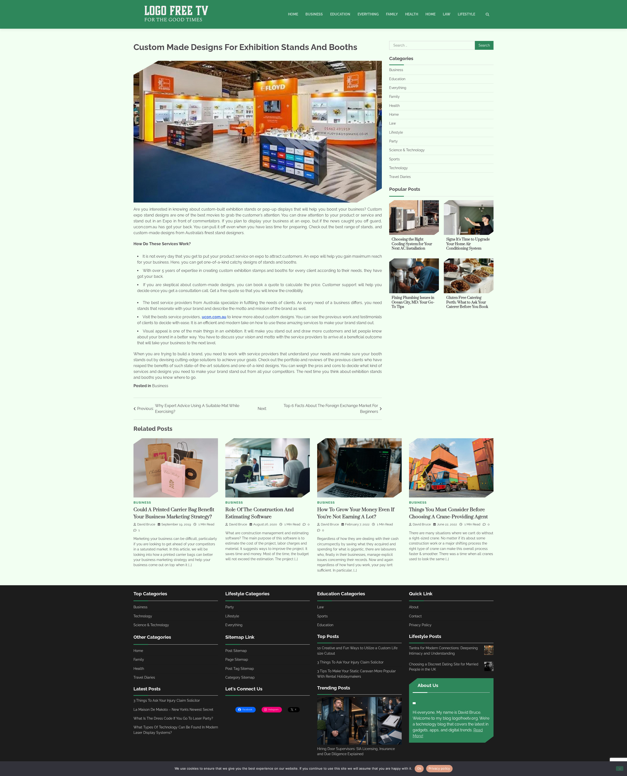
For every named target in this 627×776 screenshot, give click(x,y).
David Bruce (146, 524)
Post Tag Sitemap (239, 669)
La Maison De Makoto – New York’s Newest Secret (173, 710)
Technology (398, 168)
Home (293, 14)
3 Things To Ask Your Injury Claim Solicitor (166, 700)
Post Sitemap (236, 651)
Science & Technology (407, 150)
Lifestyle (466, 14)
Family (392, 14)
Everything (368, 14)
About (414, 607)
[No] (619, 768)
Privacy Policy (420, 625)
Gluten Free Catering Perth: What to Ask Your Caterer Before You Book (467, 302)
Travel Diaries (400, 177)
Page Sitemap (236, 660)
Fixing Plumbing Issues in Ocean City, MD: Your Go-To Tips (413, 302)
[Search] (487, 14)
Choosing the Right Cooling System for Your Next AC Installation (412, 244)
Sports (394, 159)
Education (340, 14)
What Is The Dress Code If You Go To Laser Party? (173, 718)
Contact (415, 616)
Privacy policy (439, 768)
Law (446, 14)
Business (314, 14)
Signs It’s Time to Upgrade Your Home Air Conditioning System (468, 244)
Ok (419, 768)
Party (393, 141)
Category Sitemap (240, 677)
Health (411, 14)
